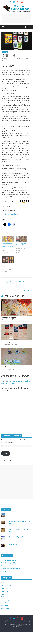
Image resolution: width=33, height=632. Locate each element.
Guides (3, 588)
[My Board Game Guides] (16, 6)
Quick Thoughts (5, 600)
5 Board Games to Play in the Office (21, 244)
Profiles (5, 52)
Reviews (3, 603)
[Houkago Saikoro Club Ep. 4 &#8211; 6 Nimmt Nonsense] (8, 239)
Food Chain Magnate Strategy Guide (20, 537)
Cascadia (3, 571)
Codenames (6, 342)
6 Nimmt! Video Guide (10, 214)
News (2, 594)
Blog (2, 582)
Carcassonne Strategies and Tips (10, 569)
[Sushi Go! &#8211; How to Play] (8, 259)
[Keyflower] (16, 349)
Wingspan (4, 566)
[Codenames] (16, 325)
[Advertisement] (16, 18)
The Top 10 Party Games (8, 560)
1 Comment (21, 58)
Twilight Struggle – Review (12, 281)
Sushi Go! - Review (14, 544)
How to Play (4, 591)
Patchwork (26, 290)
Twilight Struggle (9, 317)
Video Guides (5, 605)
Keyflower (6, 367)
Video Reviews (5, 608)
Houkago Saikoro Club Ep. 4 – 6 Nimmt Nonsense (7, 245)
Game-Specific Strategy (8, 585)
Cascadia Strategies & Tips (17, 514)
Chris (14, 58)
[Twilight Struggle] (16, 300)
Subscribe (6, 453)
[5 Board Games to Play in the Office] (21, 239)
